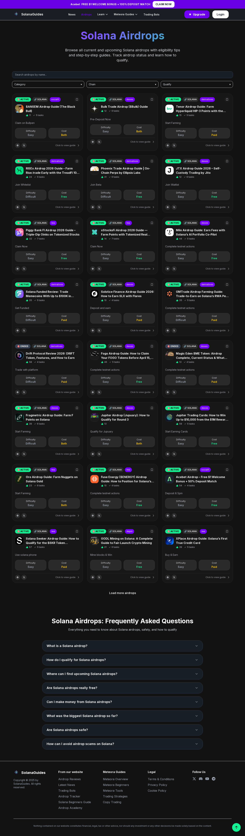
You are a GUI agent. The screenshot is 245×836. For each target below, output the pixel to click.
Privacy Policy (157, 785)
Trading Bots (151, 14)
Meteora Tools (113, 790)
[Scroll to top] (236, 827)
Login (220, 14)
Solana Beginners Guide (74, 802)
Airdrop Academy (70, 808)
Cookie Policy (157, 790)
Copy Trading (112, 802)
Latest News (66, 785)
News (72, 14)
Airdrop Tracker (69, 796)
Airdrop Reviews (69, 779)
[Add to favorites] (77, 99)
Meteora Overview (115, 779)
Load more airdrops (122, 593)
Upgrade (199, 14)
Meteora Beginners (116, 785)
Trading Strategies (115, 796)
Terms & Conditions (161, 779)
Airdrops (86, 14)
